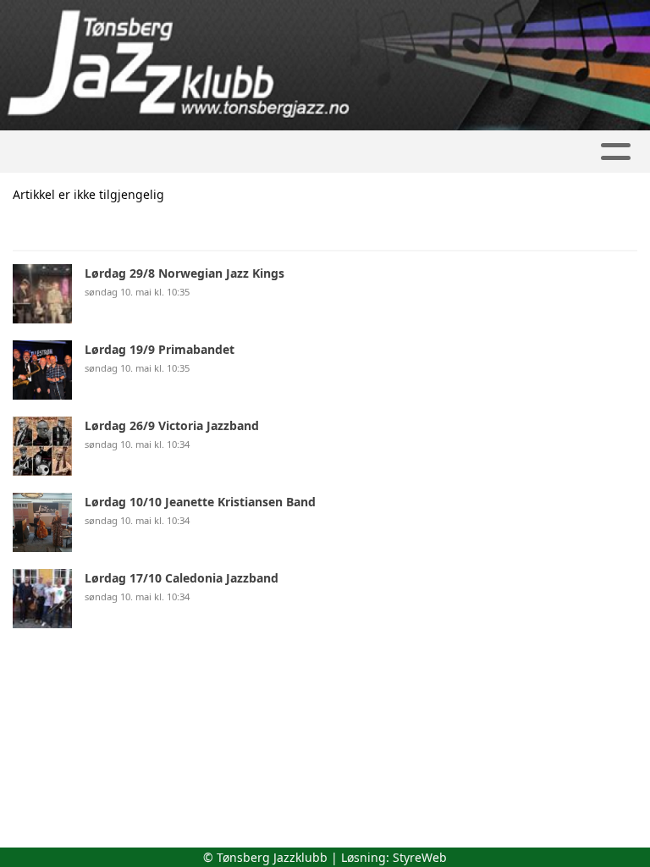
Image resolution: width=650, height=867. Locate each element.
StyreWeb (420, 857)
